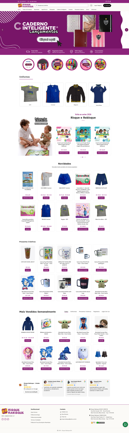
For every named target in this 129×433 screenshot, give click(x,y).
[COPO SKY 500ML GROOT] (28, 253)
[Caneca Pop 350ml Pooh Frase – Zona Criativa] (64, 134)
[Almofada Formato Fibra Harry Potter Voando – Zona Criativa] (101, 323)
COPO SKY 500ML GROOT (28, 262)
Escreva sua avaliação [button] (31, 392)
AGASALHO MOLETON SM (27, 332)
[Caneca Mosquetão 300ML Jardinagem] (101, 253)
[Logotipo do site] (26, 5)
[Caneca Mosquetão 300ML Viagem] (46, 282)
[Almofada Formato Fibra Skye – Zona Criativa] (28, 353)
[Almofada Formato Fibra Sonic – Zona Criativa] (83, 134)
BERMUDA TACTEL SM (101, 188)
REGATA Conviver (46, 219)
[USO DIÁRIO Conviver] (46, 179)
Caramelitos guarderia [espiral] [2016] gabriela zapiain (28, 221)
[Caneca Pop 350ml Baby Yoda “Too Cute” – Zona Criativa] (46, 253)
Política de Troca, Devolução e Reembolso (40, 422)
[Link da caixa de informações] (22, 1)
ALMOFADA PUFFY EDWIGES (83, 362)
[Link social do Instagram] (108, 1)
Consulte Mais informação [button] (50, 394)
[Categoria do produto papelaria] (72, 65)
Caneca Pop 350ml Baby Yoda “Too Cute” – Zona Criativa (46, 263)
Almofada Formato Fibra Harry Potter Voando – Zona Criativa (101, 334)
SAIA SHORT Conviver (64, 188)
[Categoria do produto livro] (43, 65)
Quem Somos (34, 412)
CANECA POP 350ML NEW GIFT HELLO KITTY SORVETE (64, 263)
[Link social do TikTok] (110, 1)
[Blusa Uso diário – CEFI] (101, 210)
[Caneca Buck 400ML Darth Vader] (64, 282)
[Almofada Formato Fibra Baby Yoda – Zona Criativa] (101, 282)
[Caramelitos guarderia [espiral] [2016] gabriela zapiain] (28, 210)
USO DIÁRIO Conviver (46, 188)
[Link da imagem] (12, 411)
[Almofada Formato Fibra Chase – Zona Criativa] (83, 323)
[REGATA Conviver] (46, 210)
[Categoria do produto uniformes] (28, 65)
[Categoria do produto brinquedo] (100, 65)
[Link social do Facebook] (106, 1)
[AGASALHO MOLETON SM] (28, 323)
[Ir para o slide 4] (85, 157)
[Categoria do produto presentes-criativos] (57, 65)
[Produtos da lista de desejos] (91, 5)
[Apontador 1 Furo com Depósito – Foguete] (101, 353)
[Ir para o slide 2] (82, 157)
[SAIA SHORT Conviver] (64, 179)
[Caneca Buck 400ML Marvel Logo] (83, 282)
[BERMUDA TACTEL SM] (101, 179)
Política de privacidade (36, 417)
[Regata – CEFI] (64, 210)
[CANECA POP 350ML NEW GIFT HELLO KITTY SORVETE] (64, 253)
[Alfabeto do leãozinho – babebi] (46, 323)
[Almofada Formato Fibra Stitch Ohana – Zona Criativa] (102, 134)
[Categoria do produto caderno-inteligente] (86, 65)
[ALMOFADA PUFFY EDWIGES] (83, 353)
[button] (2, 30)
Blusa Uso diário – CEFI (101, 219)
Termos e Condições (35, 420)
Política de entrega (35, 414)
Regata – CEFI (64, 219)
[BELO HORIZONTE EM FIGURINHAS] (28, 179)
